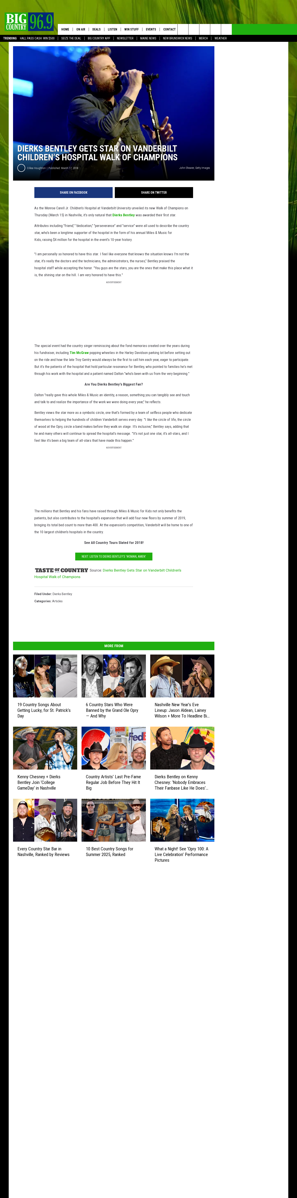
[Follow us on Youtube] (226, 29)
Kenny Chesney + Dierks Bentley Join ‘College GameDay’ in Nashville (38, 782)
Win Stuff (131, 29)
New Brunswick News (177, 38)
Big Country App (99, 38)
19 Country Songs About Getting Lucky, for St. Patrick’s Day (44, 710)
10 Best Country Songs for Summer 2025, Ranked (109, 851)
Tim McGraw (79, 352)
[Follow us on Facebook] (204, 29)
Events (151, 29)
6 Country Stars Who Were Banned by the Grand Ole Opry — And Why (112, 710)
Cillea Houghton (36, 168)
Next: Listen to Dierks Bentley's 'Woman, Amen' (114, 556)
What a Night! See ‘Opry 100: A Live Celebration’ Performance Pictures (181, 854)
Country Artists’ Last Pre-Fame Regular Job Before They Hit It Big (113, 782)
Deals (96, 29)
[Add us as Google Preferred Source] (194, 29)
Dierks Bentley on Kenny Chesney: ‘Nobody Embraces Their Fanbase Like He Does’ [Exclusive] (180, 782)
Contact (169, 29)
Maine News (148, 38)
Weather (221, 38)
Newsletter (125, 38)
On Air (80, 29)
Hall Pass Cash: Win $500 (37, 38)
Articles (57, 601)
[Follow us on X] (215, 29)
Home (65, 29)
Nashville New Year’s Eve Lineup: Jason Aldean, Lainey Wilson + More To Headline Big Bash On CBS (182, 710)
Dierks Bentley (123, 215)
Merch (203, 38)
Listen (112, 29)
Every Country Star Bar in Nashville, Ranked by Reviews (43, 851)
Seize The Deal (71, 38)
